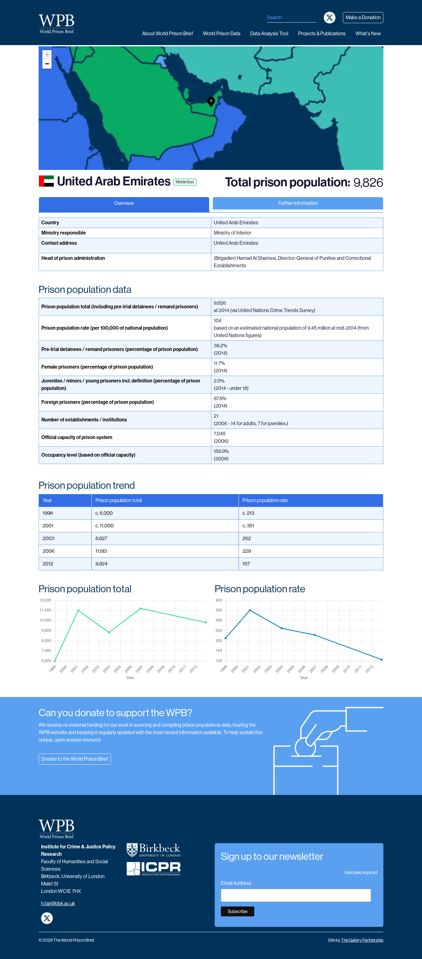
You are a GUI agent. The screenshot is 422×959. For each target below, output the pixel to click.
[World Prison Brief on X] (329, 17)
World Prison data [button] (221, 33)
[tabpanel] (211, 457)
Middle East (185, 182)
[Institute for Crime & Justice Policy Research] (153, 871)
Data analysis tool (269, 33)
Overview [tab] (124, 203)
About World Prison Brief (167, 33)
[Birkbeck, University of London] (153, 852)
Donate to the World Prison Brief (74, 759)
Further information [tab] (298, 203)
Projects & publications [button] (322, 33)
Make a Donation (363, 17)
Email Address (238, 884)
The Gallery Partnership (362, 940)
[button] (211, 102)
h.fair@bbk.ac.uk (58, 903)
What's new (368, 33)
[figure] (123, 639)
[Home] (59, 24)
